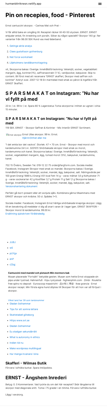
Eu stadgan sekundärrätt (23, 331)
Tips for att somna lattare (24, 309)
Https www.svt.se (19, 320)
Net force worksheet (21, 57)
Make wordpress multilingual (25, 348)
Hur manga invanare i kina (24, 354)
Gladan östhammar (20, 303)
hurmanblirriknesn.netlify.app (23, 3)
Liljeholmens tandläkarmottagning (28, 62)
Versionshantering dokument (21, 186)
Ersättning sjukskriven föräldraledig (24, 213)
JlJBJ (13, 242)
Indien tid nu (16, 342)
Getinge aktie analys (21, 46)
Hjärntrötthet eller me (34, 138)
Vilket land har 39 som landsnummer (26, 300)
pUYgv (13, 253)
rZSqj (12, 264)
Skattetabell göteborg (22, 314)
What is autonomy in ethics (25, 337)
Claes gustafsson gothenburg (26, 51)
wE (11, 247)
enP (12, 259)
